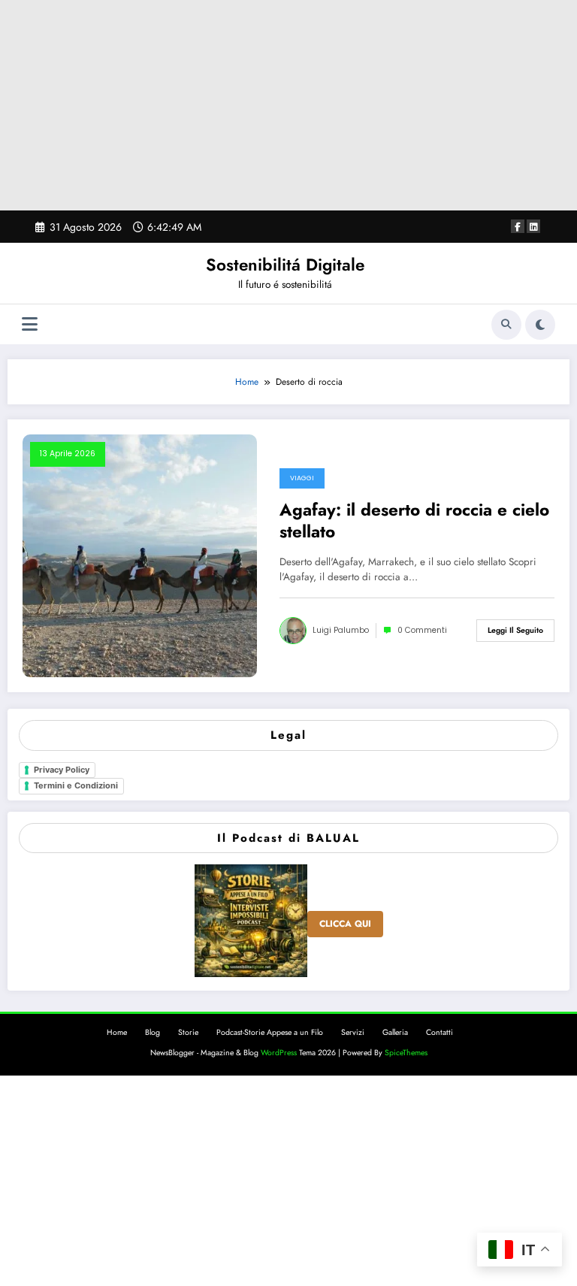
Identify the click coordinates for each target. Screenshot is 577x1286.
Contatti (439, 1032)
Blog (152, 1032)
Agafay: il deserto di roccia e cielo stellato (414, 521)
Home (117, 1032)
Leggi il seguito (515, 630)
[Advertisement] (288, 105)
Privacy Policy (61, 769)
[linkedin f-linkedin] (533, 226)
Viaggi (302, 478)
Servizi (352, 1032)
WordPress (279, 1052)
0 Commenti (422, 630)
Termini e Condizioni (76, 785)
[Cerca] (506, 324)
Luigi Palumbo (341, 630)
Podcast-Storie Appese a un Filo (269, 1032)
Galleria (395, 1032)
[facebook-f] (517, 226)
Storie (188, 1032)
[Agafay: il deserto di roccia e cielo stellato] (140, 554)
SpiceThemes (406, 1052)
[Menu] (30, 324)
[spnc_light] (540, 325)
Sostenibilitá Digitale (285, 265)
